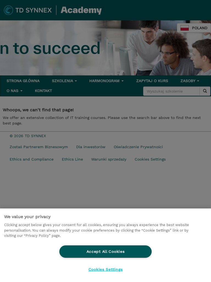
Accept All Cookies (106, 251)
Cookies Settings (105, 269)
